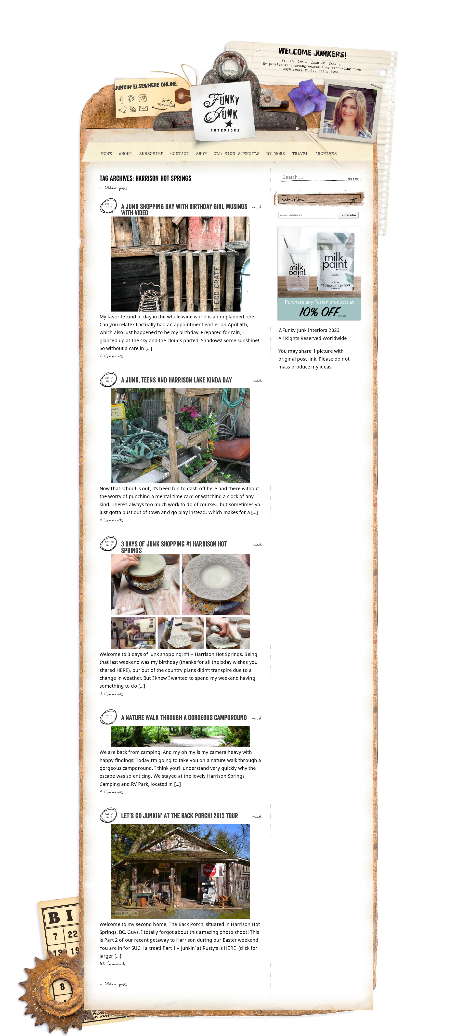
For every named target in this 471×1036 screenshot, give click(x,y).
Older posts (113, 188)
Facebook (121, 98)
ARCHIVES (326, 153)
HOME (106, 153)
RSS (133, 112)
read (257, 207)
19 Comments (111, 792)
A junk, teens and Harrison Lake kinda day (176, 380)
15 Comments (111, 694)
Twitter (123, 112)
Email (143, 112)
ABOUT (125, 153)
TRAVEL (300, 153)
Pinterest (131, 98)
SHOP (201, 153)
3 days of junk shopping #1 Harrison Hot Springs (174, 548)
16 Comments (111, 356)
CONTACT (179, 153)
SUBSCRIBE (151, 153)
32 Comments (113, 964)
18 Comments (111, 520)
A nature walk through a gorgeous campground (184, 718)
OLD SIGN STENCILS (236, 153)
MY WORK (275, 153)
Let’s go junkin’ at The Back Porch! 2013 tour (179, 816)
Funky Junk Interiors (221, 109)
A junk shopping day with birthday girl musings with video (184, 210)
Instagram (142, 98)
